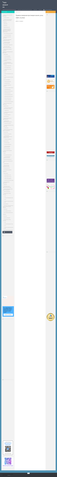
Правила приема (6, 173)
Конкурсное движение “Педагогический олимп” (7, 146)
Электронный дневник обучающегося (6, 182)
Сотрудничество (6, 110)
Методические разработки (7, 139)
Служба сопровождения (7, 191)
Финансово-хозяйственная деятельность (7, 37)
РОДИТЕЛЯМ (35, 9)
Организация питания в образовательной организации (7, 47)
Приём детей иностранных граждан (8, 180)
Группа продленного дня (7, 67)
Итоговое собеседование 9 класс (8, 73)
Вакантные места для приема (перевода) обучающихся (7, 40)
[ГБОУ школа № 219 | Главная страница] (6, 5)
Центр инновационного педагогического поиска (7, 157)
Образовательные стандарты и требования (7, 49)
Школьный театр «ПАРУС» (7, 123)
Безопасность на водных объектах (8, 87)
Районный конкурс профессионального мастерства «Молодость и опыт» (8, 136)
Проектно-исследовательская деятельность (7, 104)
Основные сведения (6, 17)
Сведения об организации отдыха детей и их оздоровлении (7, 130)
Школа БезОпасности (7, 83)
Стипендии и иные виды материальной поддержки (6, 42)
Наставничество (6, 132)
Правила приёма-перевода (7, 178)
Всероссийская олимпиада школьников (7, 60)
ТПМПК (5, 153)
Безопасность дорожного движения (7, 85)
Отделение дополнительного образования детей (7, 118)
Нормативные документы (7, 81)
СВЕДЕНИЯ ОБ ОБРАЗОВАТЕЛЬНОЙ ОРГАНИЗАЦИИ (9, 9)
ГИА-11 (5, 75)
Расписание (5, 184)
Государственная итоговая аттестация (7, 70)
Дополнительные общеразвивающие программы (8, 121)
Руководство (5, 25)
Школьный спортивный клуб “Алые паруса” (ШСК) (8, 125)
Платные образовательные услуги (8, 33)
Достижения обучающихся (7, 144)
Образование (5, 23)
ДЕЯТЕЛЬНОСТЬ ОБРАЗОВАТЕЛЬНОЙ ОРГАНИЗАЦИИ (25, 9)
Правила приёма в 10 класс (7, 176)
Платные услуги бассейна (7, 35)
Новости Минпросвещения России (8, 212)
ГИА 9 (5, 222)
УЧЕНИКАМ (40, 9)
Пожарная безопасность (7, 89)
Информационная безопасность (8, 96)
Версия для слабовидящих (48, 9)
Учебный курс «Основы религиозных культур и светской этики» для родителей (8, 206)
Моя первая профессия (7, 114)
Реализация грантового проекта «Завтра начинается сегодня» (8, 108)
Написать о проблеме (8, 314)
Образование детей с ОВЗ (7, 65)
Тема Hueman (9, 475)
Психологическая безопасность (8, 94)
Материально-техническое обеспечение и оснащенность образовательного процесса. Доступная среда (7, 30)
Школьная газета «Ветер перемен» (8, 101)
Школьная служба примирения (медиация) (7, 151)
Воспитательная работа (7, 79)
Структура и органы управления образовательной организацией (7, 20)
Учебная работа (6, 54)
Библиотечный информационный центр (7, 161)
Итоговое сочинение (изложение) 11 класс (8, 77)
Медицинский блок (6, 163)
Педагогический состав (7, 27)
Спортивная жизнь (6, 116)
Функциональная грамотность (8, 159)
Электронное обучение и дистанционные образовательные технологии (8, 63)
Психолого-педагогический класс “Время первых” (8, 112)
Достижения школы (6, 142)
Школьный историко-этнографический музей (6, 166)
